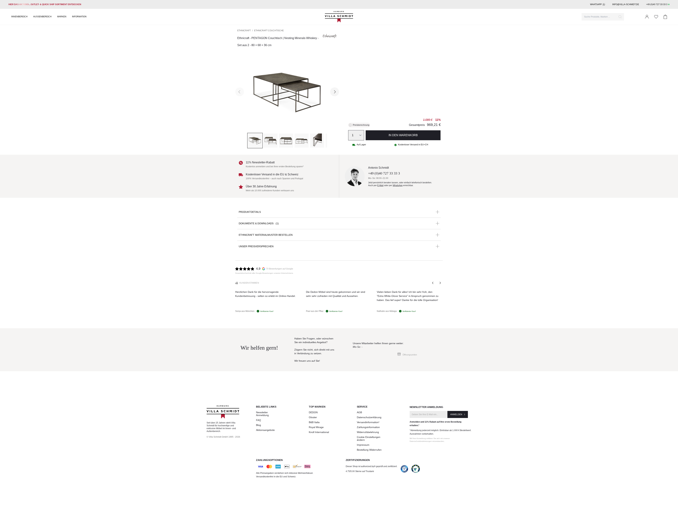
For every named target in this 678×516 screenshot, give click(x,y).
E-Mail (380, 185)
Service (362, 406)
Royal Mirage (316, 427)
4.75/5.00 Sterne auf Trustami (360, 471)
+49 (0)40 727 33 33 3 (656, 4)
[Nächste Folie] (440, 283)
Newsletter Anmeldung (262, 414)
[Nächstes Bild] (334, 91)
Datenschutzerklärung (369, 417)
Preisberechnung (361, 125)
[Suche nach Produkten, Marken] (620, 17)
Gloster (313, 417)
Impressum (363, 444)
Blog (258, 425)
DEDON (313, 412)
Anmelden (456, 414)
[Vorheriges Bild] (239, 91)
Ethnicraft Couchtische (269, 30)
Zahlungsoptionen (269, 460)
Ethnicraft (244, 30)
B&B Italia (314, 422)
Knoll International (319, 432)
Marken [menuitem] (61, 16)
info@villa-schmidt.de (625, 4)
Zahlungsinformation (368, 427)
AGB (359, 412)
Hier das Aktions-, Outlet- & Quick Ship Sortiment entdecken (44, 4)
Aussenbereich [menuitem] (42, 16)
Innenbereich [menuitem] (19, 16)
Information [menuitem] (79, 16)
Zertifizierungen (358, 460)
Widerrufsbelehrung (368, 432)
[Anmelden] (647, 17)
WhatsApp (596, 4)
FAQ (258, 420)
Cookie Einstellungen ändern (368, 438)
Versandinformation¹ (368, 422)
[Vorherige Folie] (433, 283)
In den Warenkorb (403, 135)
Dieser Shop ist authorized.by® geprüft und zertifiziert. (371, 466)
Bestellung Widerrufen (369, 449)
